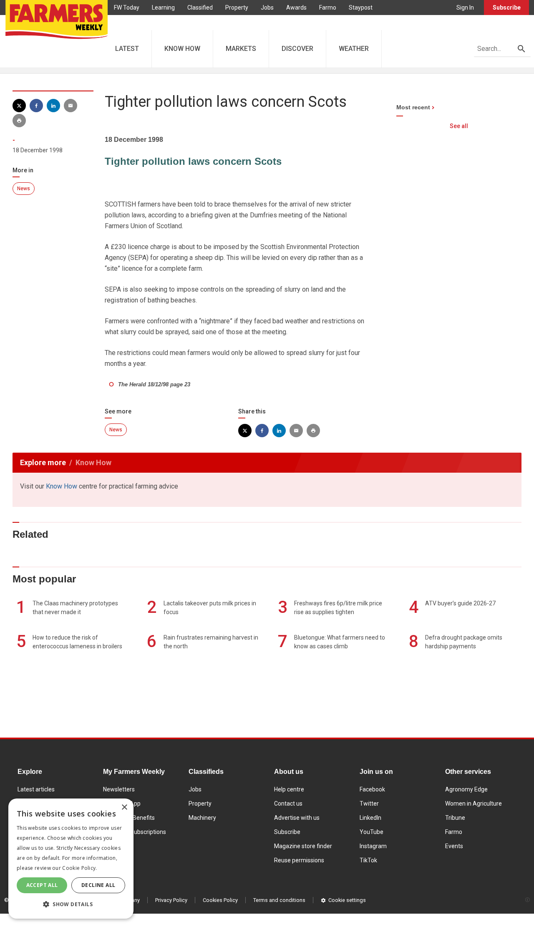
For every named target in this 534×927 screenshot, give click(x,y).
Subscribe (507, 7)
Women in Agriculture (473, 803)
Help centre (289, 789)
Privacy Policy (171, 900)
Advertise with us (297, 817)
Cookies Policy (220, 900)
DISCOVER (297, 49)
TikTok (368, 860)
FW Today (126, 7)
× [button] (124, 807)
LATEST (127, 49)
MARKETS (241, 49)
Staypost (361, 7)
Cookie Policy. (79, 868)
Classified (200, 7)
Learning (163, 7)
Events (454, 846)
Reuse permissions (299, 860)
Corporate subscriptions (134, 832)
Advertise (126, 22)
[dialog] (71, 859)
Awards (296, 7)
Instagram (373, 846)
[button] (71, 904)
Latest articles (36, 789)
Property (236, 7)
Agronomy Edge (466, 789)
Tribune (455, 817)
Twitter (369, 803)
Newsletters (119, 789)
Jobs (267, 7)
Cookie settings (347, 900)
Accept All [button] (42, 885)
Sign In (465, 7)
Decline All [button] (98, 885)
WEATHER (354, 49)
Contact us (288, 803)
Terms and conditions (279, 900)
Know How (61, 486)
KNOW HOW (182, 49)
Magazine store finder (303, 846)
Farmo (327, 7)
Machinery (202, 817)
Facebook (372, 789)
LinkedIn (370, 817)
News (23, 188)
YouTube (371, 832)
